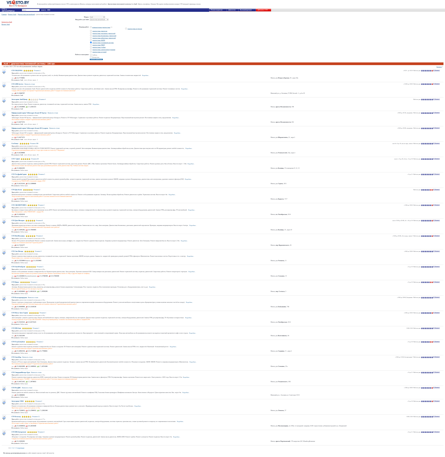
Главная (4, 14)
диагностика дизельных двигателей (103, 33)
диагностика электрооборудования (103, 49)
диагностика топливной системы (103, 43)
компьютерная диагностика (101, 27)
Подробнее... (145, 75)
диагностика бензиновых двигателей (104, 36)
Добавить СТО (262, 10)
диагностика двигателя (99, 31)
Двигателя (231, 10)
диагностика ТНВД (98, 45)
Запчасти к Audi (7, 22)
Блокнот (439, 67)
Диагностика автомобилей (26, 14)
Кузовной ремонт (246, 10)
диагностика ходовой (99, 52)
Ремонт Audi (12, 14)
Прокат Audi (6, 24)
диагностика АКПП (98, 40)
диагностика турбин (99, 47)
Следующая (20, 448)
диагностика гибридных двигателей (104, 38)
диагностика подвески (134, 29)
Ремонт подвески (216, 10)
